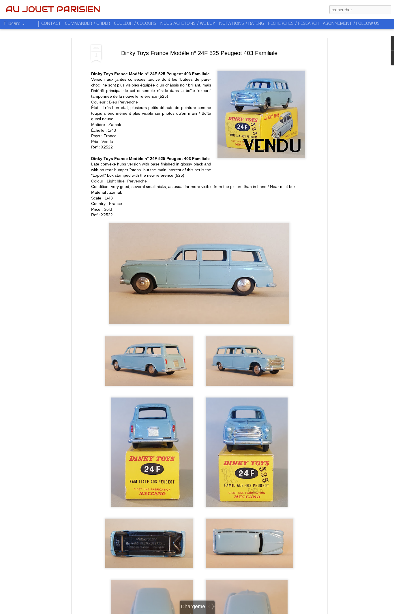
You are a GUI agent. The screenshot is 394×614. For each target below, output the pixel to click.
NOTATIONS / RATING (241, 23)
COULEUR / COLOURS (135, 23)
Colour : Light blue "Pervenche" (119, 181)
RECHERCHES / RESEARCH (293, 23)
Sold (108, 209)
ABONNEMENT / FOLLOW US (351, 23)
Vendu (107, 141)
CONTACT (51, 23)
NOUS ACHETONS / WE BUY (187, 23)
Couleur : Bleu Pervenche (114, 102)
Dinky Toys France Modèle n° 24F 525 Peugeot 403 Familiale (199, 53)
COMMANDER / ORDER (87, 23)
